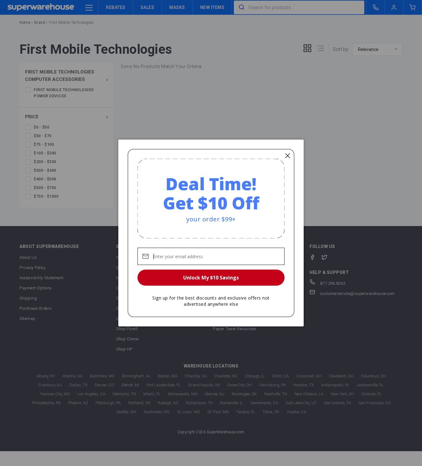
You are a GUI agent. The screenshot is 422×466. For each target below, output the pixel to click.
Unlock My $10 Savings (211, 277)
